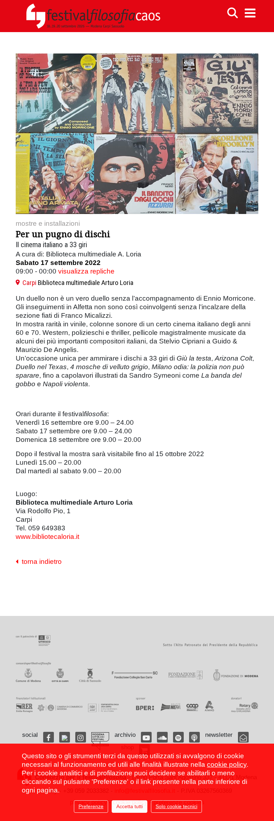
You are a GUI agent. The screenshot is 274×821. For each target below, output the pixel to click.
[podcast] (194, 737)
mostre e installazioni (48, 223)
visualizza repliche (86, 271)
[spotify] (178, 737)
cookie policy (227, 764)
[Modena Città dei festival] (100, 741)
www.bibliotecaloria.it (47, 536)
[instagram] (80, 737)
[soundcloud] (162, 737)
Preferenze (90, 806)
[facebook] (48, 737)
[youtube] (146, 737)
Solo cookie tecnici (176, 806)
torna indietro (40, 561)
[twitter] (64, 737)
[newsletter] (243, 737)
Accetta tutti (129, 806)
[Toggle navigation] (250, 13)
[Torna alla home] (93, 16)
